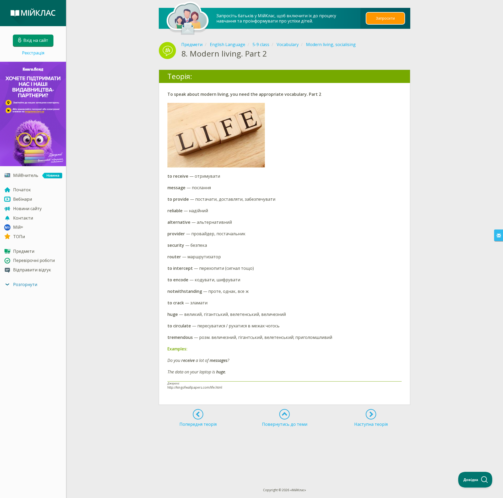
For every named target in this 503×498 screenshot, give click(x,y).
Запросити (385, 18)
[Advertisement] (285, 447)
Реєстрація (33, 52)
